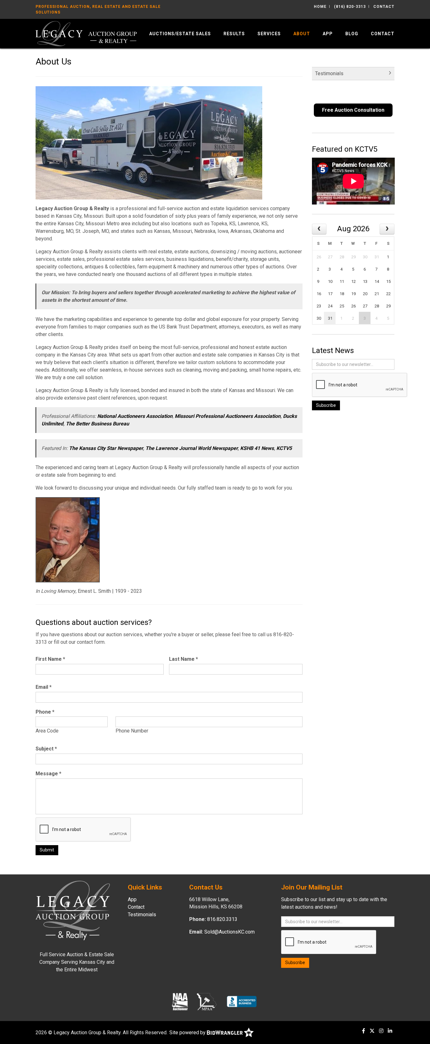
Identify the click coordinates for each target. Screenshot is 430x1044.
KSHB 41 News (257, 448)
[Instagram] (381, 1031)
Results (234, 33)
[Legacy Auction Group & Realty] (86, 33)
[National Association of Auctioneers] (180, 1001)
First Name (50, 659)
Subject (46, 749)
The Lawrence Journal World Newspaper (191, 448)
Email (44, 687)
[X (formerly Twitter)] (372, 1031)
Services (269, 33)
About (301, 33)
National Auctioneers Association (135, 416)
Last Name (183, 659)
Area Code (47, 731)
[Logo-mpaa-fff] (206, 1001)
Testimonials (329, 73)
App (328, 33)
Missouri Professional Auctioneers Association (227, 416)
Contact (383, 6)
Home (320, 6)
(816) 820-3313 (350, 6)
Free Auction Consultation (353, 110)
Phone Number (132, 731)
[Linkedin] (390, 1031)
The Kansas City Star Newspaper (106, 448)
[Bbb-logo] (241, 1001)
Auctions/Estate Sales (180, 33)
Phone (45, 712)
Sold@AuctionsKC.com (229, 932)
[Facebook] (363, 1031)
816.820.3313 (222, 919)
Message (48, 774)
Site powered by (188, 1033)
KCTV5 (284, 448)
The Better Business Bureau (97, 424)
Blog (351, 33)
